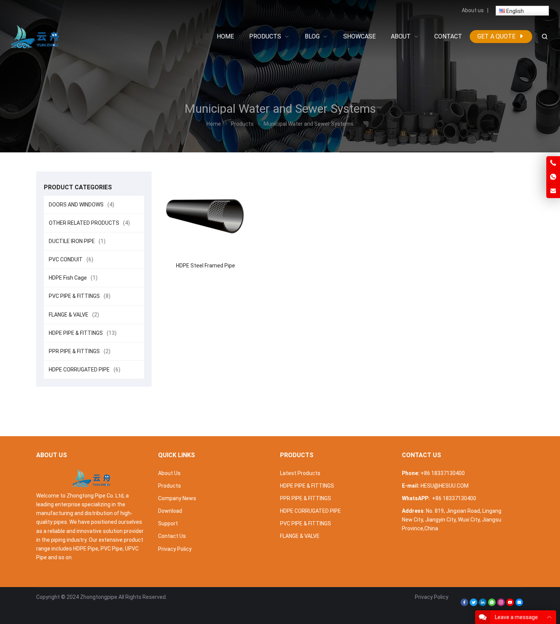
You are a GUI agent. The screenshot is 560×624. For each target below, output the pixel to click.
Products (169, 486)
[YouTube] (510, 604)
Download (170, 511)
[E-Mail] (519, 604)
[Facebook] (464, 604)
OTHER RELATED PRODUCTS (89, 223)
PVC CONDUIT (71, 259)
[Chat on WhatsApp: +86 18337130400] (553, 177)
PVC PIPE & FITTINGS (79, 296)
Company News (177, 498)
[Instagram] (501, 604)
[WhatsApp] (491, 604)
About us (473, 10)
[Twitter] (473, 604)
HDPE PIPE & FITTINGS (83, 333)
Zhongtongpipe (98, 597)
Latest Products (300, 473)
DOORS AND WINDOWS (81, 205)
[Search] (544, 36)
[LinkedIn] (482, 604)
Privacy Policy (175, 549)
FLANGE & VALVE (74, 315)
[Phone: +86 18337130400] (553, 163)
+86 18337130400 (443, 473)
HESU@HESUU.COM (445, 486)
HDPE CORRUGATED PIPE (84, 369)
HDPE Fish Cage (73, 278)
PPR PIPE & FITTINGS (79, 351)
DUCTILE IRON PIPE (77, 241)
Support (168, 523)
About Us (169, 473)
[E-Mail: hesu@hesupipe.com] (553, 191)
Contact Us (172, 536)
